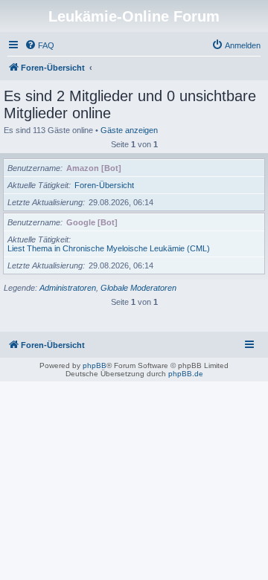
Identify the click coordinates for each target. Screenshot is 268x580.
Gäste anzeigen (129, 130)
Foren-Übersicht (104, 185)
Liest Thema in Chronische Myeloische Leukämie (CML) (108, 248)
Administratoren (67, 287)
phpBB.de (185, 374)
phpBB (94, 365)
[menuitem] (39, 45)
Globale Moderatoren (138, 287)
